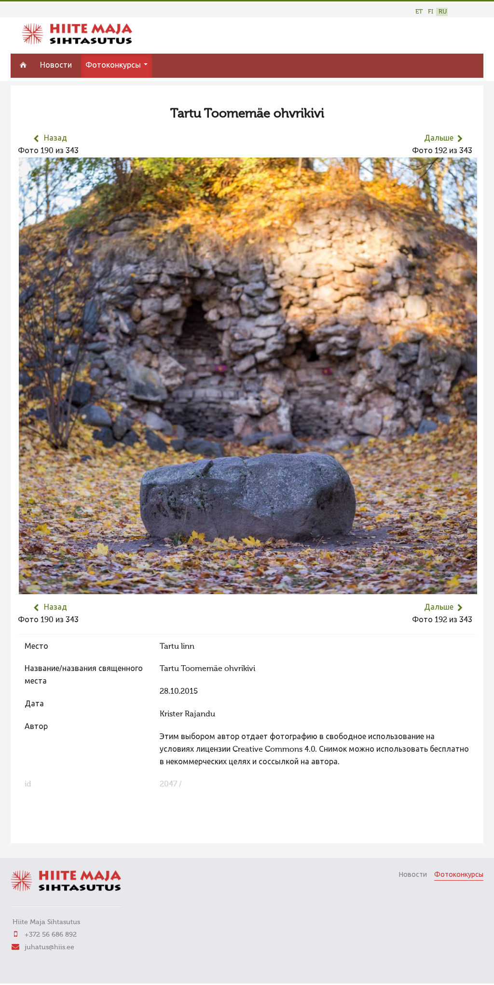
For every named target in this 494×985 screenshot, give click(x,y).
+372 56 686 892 (51, 934)
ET (419, 12)
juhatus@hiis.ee (49, 947)
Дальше (438, 139)
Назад (55, 139)
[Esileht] (77, 42)
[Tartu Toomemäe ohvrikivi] (248, 588)
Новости (56, 66)
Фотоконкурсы (114, 66)
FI (430, 12)
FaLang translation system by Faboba (52, 830)
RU (443, 12)
